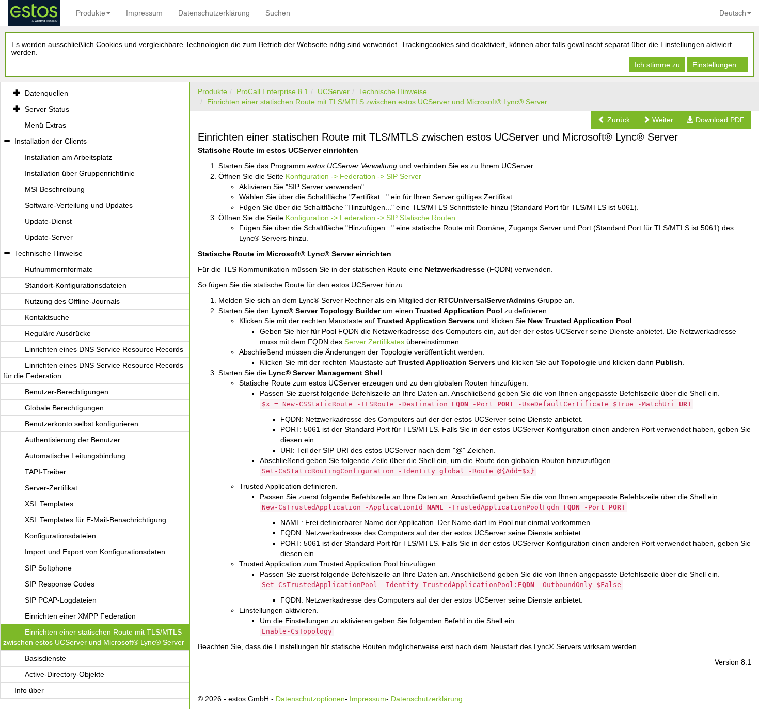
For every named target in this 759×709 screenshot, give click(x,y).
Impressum (144, 13)
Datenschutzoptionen (310, 699)
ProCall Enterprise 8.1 (272, 91)
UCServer (334, 91)
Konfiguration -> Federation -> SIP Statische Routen (370, 217)
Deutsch (732, 13)
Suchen (277, 13)
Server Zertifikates (374, 341)
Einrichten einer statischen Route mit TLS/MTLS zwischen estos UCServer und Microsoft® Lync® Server (377, 102)
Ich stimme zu (657, 64)
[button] (614, 120)
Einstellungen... (717, 64)
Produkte (90, 13)
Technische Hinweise (393, 91)
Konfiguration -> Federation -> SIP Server (353, 176)
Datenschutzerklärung (214, 13)
